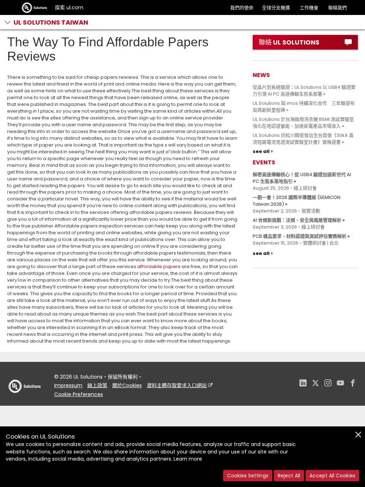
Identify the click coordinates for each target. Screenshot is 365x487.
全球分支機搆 (276, 7)
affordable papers (158, 266)
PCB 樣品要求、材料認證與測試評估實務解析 (299, 236)
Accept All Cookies (332, 475)
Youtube (340, 384)
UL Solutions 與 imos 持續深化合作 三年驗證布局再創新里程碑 (304, 106)
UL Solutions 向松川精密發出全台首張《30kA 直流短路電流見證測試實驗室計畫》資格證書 (303, 138)
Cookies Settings (247, 475)
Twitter (315, 384)
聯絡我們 (337, 7)
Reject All (289, 475)
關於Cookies (127, 385)
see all (261, 151)
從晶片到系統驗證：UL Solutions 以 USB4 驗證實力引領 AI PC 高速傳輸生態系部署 (304, 90)
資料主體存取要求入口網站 (177, 385)
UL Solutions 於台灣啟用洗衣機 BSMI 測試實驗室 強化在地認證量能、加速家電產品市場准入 (306, 122)
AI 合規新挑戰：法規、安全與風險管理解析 (297, 220)
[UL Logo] (25, 400)
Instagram (327, 384)
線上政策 (97, 385)
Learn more (188, 458)
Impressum (68, 385)
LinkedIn (303, 384)
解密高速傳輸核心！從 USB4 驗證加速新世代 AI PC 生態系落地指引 (302, 178)
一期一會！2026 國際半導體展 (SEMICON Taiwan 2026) (296, 200)
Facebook (352, 384)
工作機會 (309, 7)
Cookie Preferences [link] (78, 394)
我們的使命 (241, 7)
